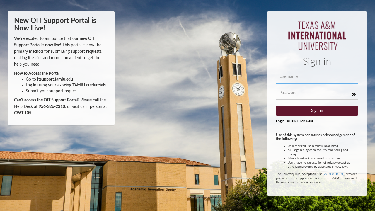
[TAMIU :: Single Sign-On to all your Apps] (317, 38)
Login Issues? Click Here (294, 121)
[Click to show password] (353, 94)
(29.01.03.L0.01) (333, 174)
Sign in (317, 111)
